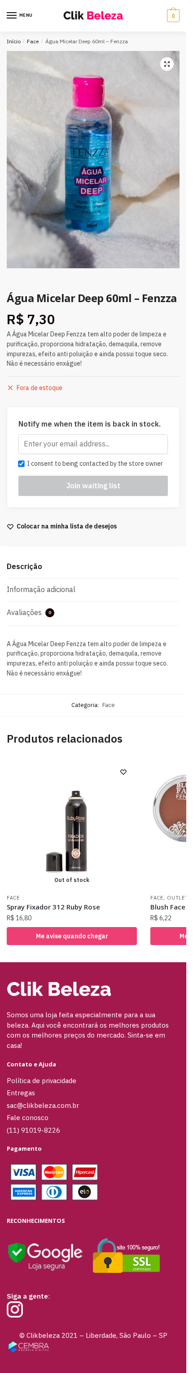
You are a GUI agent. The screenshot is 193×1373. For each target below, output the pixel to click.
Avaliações (29, 612)
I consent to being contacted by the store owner (93, 463)
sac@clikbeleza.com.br (43, 1105)
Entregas (21, 1092)
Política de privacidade (41, 1080)
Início (14, 41)
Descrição (24, 566)
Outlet (177, 898)
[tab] (93, 567)
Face (33, 41)
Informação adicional (41, 589)
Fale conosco (27, 1117)
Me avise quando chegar (72, 936)
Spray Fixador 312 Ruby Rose (53, 906)
